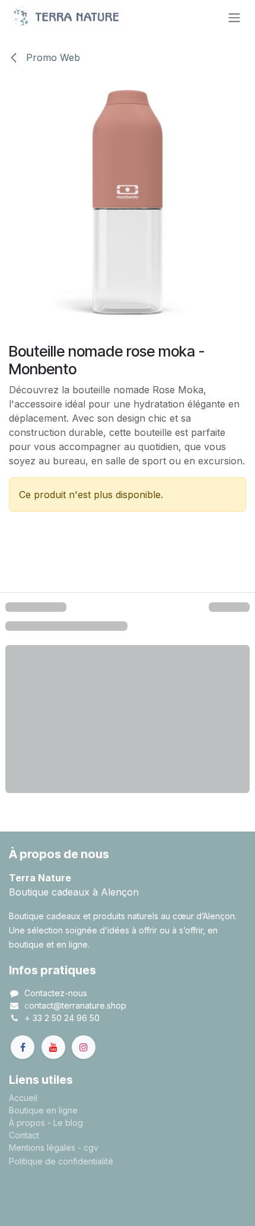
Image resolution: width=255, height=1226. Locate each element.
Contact (24, 1135)
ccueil (25, 1098)
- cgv (88, 1147)
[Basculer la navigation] (234, 17)
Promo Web (51, 57)
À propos (27, 1123)
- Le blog (65, 1123)
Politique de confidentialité (61, 1161)
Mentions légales (42, 1147)
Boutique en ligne (43, 1110)
